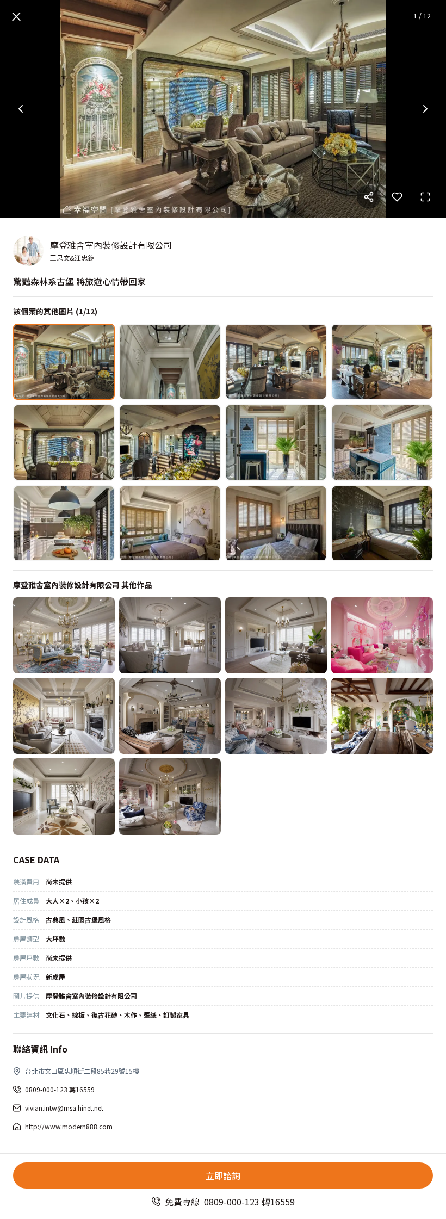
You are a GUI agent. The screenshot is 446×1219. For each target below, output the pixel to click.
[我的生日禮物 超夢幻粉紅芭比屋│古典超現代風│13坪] (382, 635)
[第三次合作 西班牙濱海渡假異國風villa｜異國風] (382, 716)
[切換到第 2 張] (170, 362)
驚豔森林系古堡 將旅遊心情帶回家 (79, 281)
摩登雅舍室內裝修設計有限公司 (111, 245)
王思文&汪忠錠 (72, 257)
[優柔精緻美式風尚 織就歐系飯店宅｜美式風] (64, 796)
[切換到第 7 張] (276, 442)
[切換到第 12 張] (382, 523)
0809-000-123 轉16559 (60, 1089)
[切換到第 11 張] (276, 523)
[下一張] (425, 109)
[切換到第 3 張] (276, 362)
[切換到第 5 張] (64, 442)
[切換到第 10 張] (170, 523)
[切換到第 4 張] (382, 362)
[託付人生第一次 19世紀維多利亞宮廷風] (64, 635)
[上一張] (21, 109)
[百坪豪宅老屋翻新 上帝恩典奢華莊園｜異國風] (170, 716)
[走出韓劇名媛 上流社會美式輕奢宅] (276, 716)
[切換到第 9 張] (64, 523)
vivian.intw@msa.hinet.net (64, 1107)
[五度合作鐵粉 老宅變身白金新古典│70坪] (276, 635)
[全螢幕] (425, 197)
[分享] (369, 197)
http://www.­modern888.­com (69, 1126)
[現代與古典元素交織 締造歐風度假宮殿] (170, 635)
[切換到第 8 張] (382, 442)
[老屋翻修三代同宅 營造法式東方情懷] (64, 716)
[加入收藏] (397, 197)
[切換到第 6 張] (170, 442)
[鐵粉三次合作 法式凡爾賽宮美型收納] (170, 796)
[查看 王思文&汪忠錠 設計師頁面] (28, 251)
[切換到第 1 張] (64, 362)
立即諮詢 (223, 1175)
